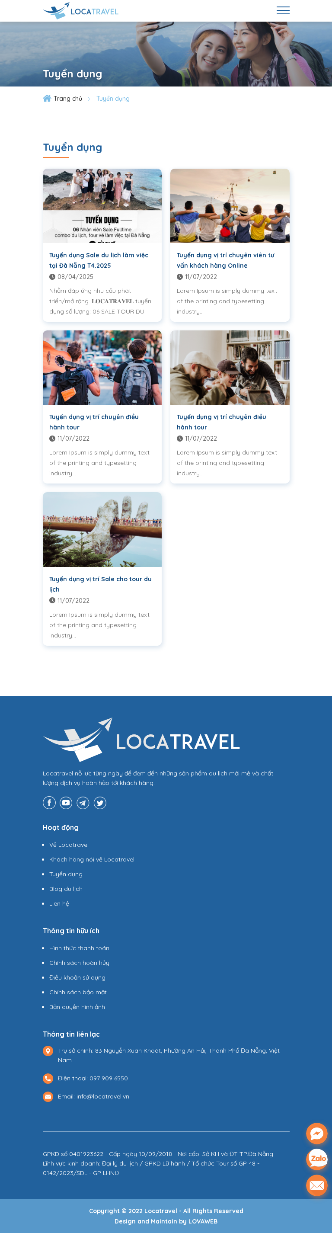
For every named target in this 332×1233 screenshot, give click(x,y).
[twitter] (99, 801)
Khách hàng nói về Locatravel (91, 859)
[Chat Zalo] (317, 1159)
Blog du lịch (66, 889)
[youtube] (66, 801)
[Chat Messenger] (317, 1133)
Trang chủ (68, 98)
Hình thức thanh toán (79, 948)
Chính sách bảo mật (78, 992)
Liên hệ (59, 903)
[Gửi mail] (317, 1185)
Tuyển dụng (113, 98)
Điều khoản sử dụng (77, 977)
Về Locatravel (69, 845)
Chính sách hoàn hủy (79, 963)
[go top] (317, 1209)
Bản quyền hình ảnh (77, 1007)
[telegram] (83, 801)
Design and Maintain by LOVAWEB (166, 1221)
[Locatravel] (80, 10)
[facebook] (49, 801)
